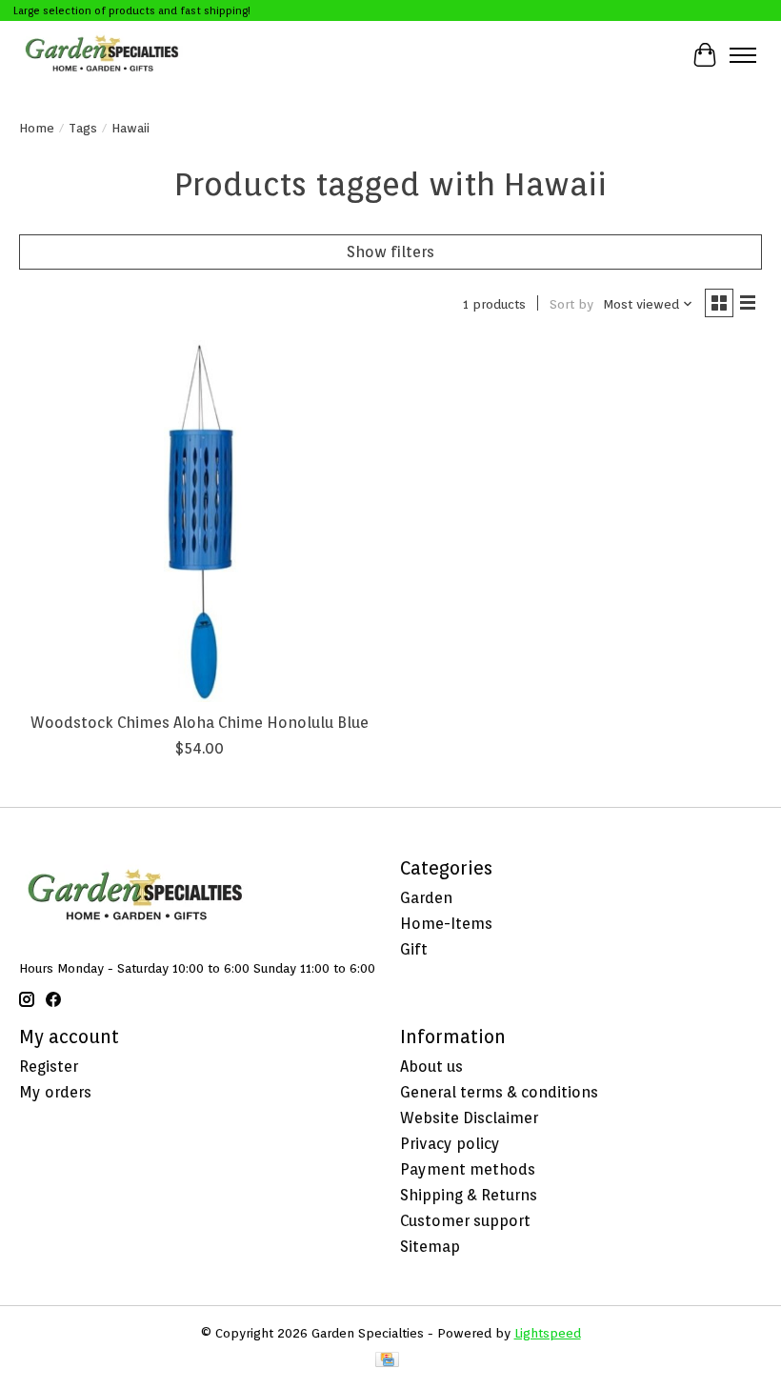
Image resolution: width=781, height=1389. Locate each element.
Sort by (571, 304)
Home (36, 127)
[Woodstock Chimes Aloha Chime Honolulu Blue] (200, 521)
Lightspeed (547, 1332)
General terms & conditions (499, 1092)
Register (48, 1066)
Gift (414, 949)
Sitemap (430, 1247)
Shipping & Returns (468, 1195)
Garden (426, 898)
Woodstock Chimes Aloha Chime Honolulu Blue (199, 723)
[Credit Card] (387, 1361)
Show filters (390, 252)
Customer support (465, 1221)
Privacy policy (450, 1144)
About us (431, 1066)
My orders (55, 1092)
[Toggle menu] (743, 55)
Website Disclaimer (469, 1118)
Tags (83, 127)
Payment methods (467, 1169)
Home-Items (446, 924)
